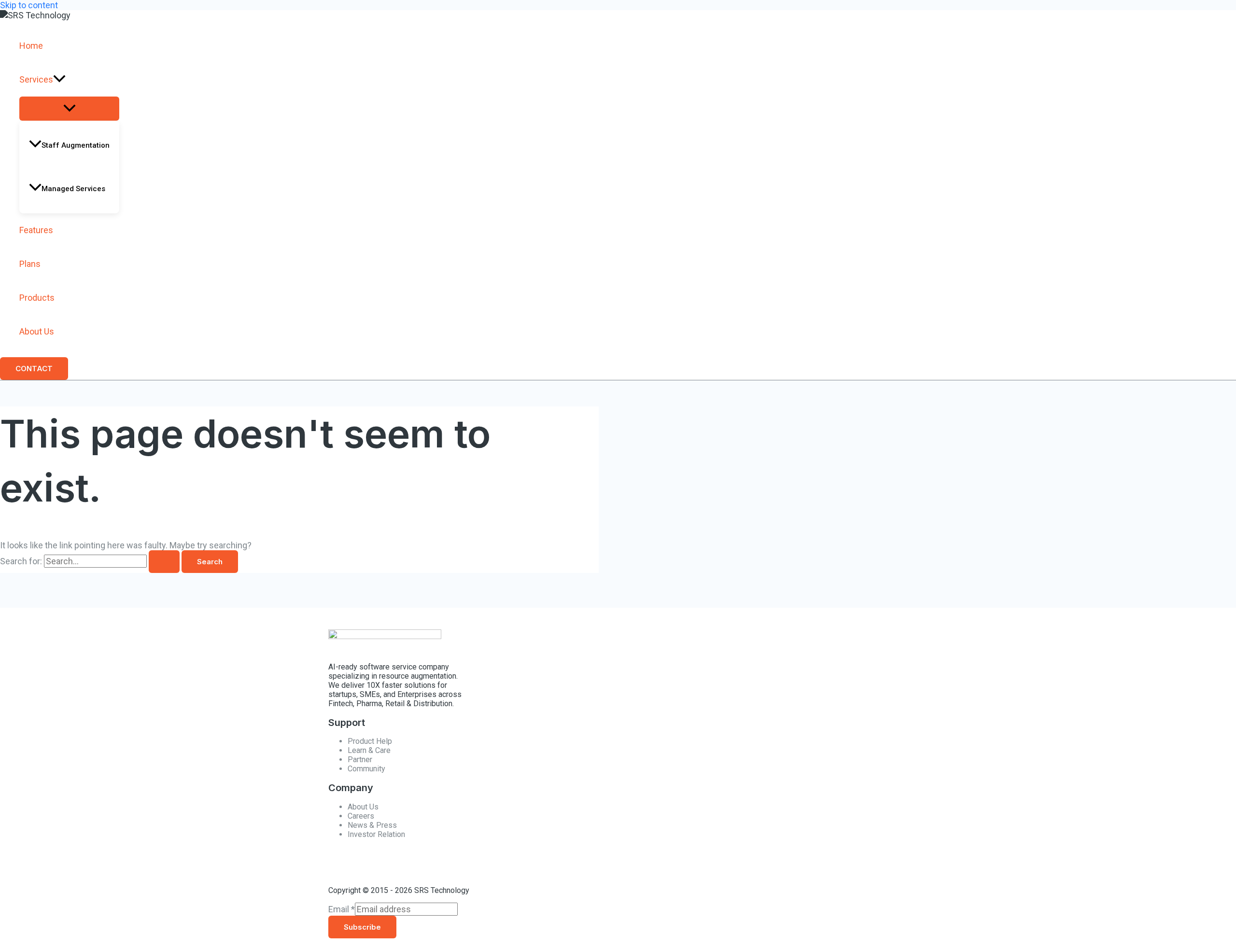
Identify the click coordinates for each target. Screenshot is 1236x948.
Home (31, 46)
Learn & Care (369, 750)
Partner (360, 759)
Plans (30, 264)
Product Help (370, 741)
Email (341, 909)
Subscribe (362, 927)
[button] (59, 80)
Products (37, 298)
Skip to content (29, 5)
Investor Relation (376, 834)
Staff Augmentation (76, 145)
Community (366, 768)
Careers (361, 816)
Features (36, 230)
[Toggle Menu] (69, 109)
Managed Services (73, 188)
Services (36, 79)
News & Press (372, 825)
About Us (36, 331)
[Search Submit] (164, 561)
